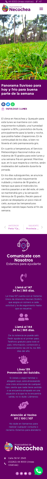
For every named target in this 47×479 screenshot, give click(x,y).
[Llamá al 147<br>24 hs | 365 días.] (23, 277)
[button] (41, 9)
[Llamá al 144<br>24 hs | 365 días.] (23, 317)
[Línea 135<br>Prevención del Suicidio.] (23, 359)
